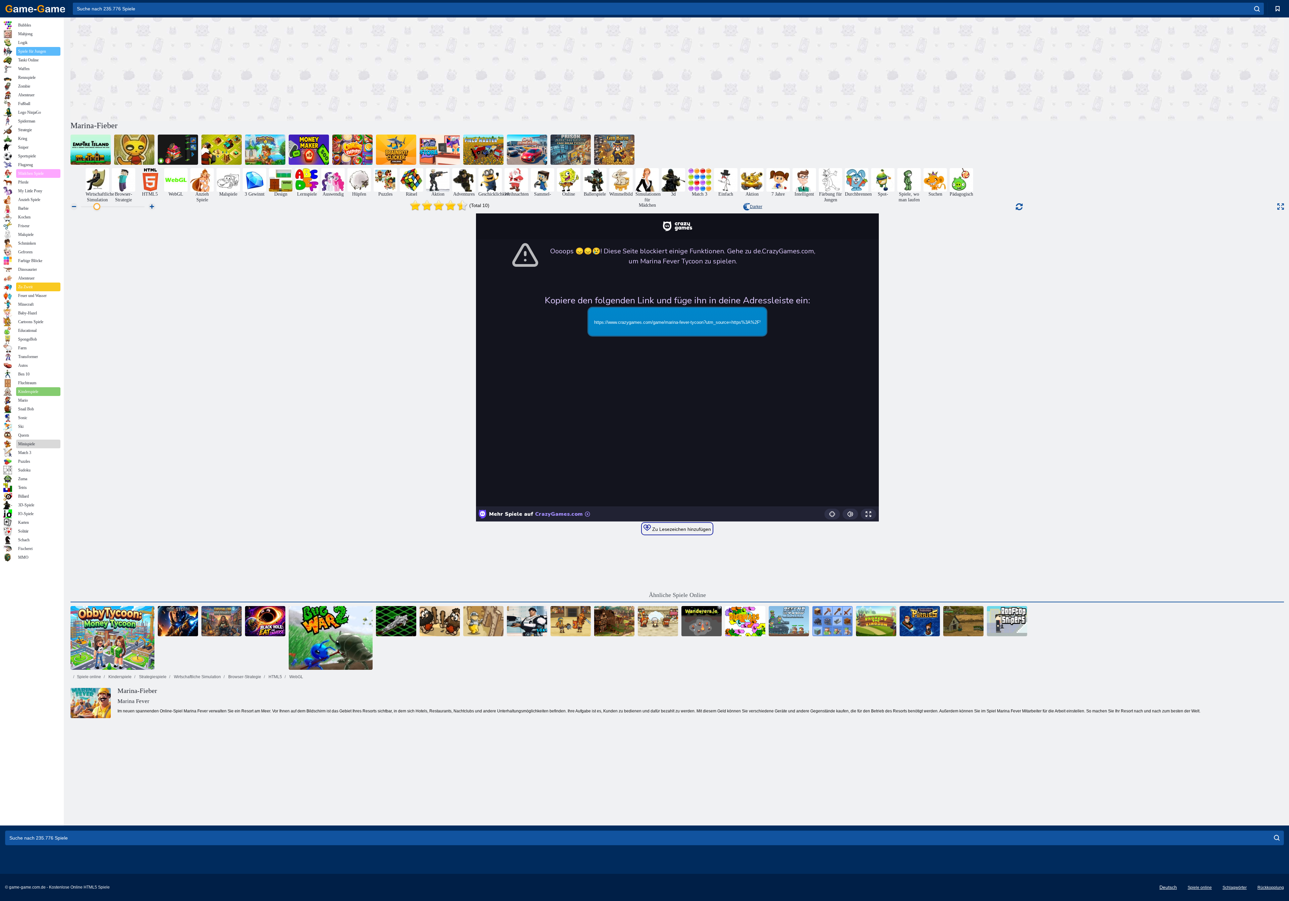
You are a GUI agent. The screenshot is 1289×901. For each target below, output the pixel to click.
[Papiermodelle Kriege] (134, 150)
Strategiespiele (152, 676)
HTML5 (275, 676)
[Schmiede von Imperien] (614, 621)
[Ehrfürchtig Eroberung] (440, 621)
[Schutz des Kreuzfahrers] (483, 621)
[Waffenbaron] (614, 150)
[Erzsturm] (178, 621)
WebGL (295, 676)
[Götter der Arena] (571, 621)
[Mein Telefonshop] (440, 150)
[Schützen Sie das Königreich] (876, 621)
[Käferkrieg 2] (331, 638)
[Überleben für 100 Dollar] (221, 621)
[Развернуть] (1280, 206)
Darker (756, 206)
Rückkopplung (1270, 887)
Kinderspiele (119, 676)
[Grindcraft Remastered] (832, 621)
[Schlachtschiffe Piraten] (920, 621)
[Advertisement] (374, 68)
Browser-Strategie (244, 676)
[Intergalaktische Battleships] (396, 621)
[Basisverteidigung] (963, 621)
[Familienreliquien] (265, 150)
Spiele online (89, 676)
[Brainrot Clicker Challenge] (396, 150)
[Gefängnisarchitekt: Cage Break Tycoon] (571, 150)
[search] (1257, 8)
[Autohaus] (527, 150)
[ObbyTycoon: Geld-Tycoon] (112, 638)
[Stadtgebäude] (221, 150)
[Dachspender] (1007, 621)
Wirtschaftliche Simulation (197, 676)
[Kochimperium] (352, 150)
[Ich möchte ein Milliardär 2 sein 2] (178, 150)
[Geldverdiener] (309, 150)
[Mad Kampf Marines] (527, 621)
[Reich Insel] (90, 150)
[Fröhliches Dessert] (658, 621)
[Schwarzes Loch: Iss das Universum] (265, 621)
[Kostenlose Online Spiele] (35, 8)
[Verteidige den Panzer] (789, 621)
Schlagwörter (1235, 887)
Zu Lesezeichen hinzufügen (681, 529)
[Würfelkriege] (745, 621)
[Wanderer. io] (701, 621)
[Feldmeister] (483, 150)
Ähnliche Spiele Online (677, 595)
